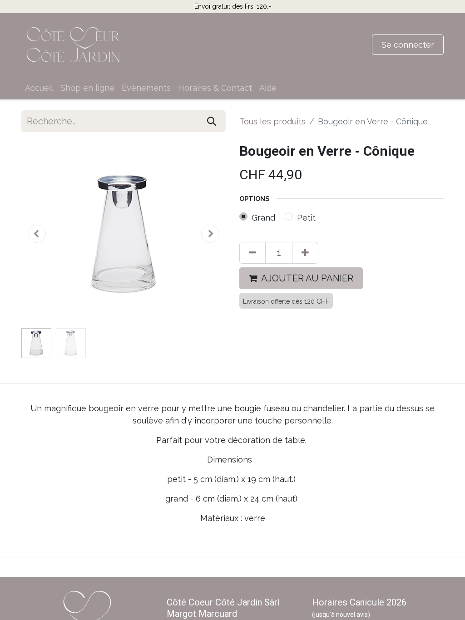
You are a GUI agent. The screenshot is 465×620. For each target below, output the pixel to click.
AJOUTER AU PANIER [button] (307, 278)
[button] (36, 234)
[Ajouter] (305, 253)
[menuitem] (39, 88)
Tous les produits (272, 121)
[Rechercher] (212, 121)
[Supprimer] (252, 253)
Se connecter (407, 44)
